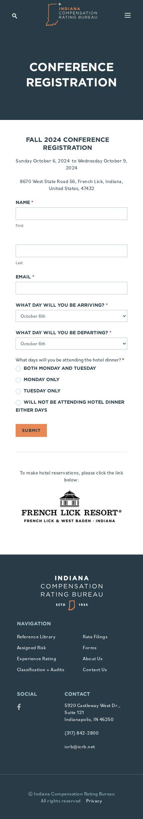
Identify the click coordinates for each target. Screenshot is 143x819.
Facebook (19, 708)
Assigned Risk (31, 648)
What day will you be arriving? (62, 305)
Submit (31, 430)
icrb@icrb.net (80, 747)
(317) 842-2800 (81, 733)
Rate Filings (95, 637)
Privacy (94, 801)
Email (25, 276)
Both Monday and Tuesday (59, 368)
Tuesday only (41, 390)
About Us (92, 659)
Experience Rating (37, 659)
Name (24, 202)
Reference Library (36, 637)
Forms (90, 648)
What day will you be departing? (63, 332)
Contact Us (95, 669)
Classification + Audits (41, 669)
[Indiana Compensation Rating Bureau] (71, 14)
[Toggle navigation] (127, 16)
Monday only (41, 379)
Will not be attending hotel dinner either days (70, 406)
